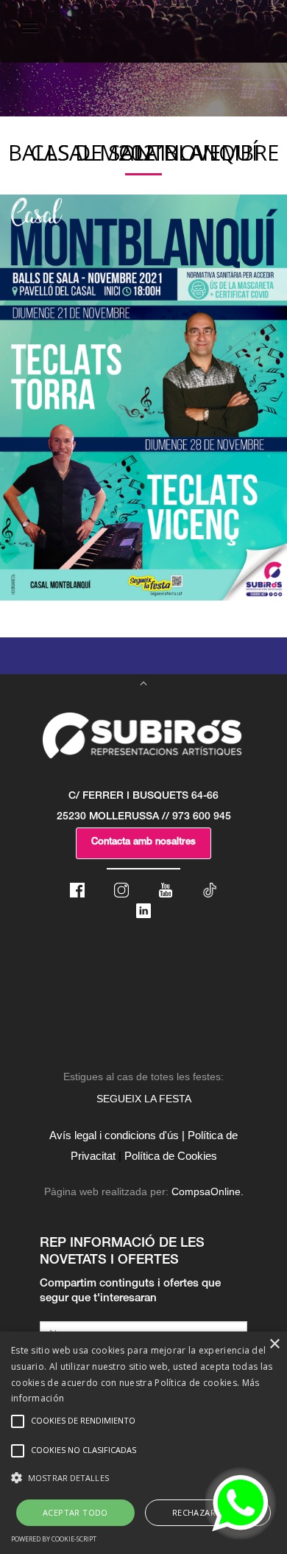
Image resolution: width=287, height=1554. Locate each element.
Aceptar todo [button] (75, 1512)
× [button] (274, 1344)
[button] (143, 1478)
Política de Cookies (170, 1155)
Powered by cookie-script (53, 1539)
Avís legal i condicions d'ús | (117, 1135)
